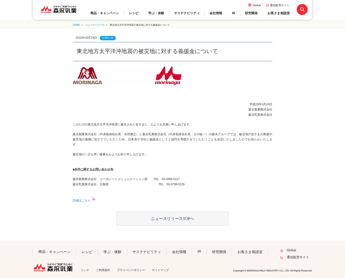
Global (257, 5)
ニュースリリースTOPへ (172, 218)
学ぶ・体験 (156, 13)
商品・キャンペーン (104, 13)
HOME (76, 25)
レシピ (134, 13)
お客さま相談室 (279, 13)
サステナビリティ (187, 13)
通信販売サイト (279, 5)
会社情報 (215, 13)
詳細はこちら (82, 200)
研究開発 (251, 13)
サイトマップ (160, 270)
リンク (85, 270)
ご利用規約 (103, 270)
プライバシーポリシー (131, 270)
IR (233, 13)
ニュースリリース (94, 25)
